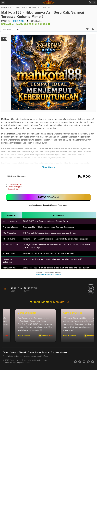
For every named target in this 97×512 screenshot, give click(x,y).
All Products (53, 352)
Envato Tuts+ (41, 352)
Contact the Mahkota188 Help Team (48, 275)
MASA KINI (46, 8)
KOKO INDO (18, 21)
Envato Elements (10, 352)
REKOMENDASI (6, 8)
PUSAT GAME (20, 8)
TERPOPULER (33, 8)
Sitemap (63, 352)
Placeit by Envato (26, 352)
